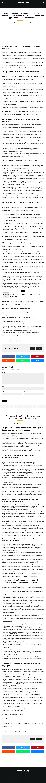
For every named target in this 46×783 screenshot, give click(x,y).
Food (22, 6)
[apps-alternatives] (6, 295)
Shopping (29, 6)
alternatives (8, 731)
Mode (25, 6)
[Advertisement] (23, 35)
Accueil (10, 6)
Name (3, 386)
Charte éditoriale (13, 776)
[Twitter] (4, 2)
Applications (20, 20)
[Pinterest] (22, 774)
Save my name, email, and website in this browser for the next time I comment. (15, 396)
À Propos (20, 776)
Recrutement (33, 776)
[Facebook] (2, 2)
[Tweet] (17, 22)
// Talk (33, 6)
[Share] (14, 22)
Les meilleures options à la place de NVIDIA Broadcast (25, 295)
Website (25, 391)
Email (3, 391)
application (14, 731)
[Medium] (25, 774)
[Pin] (20, 22)
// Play (18, 6)
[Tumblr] (26, 774)
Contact (40, 776)
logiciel (19, 731)
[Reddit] (23, 774)
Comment (4, 372)
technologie (25, 731)
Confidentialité (26, 776)
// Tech (13, 6)
